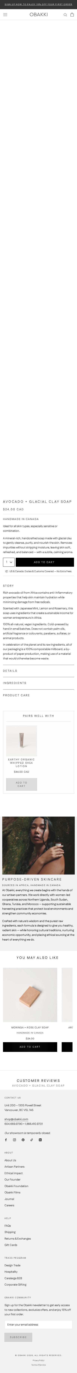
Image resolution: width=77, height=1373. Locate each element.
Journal (9, 1199)
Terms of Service (38, 1365)
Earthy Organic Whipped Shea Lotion (21, 763)
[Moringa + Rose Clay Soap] (30, 995)
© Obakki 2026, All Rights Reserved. (38, 1355)
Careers (9, 1205)
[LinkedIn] (40, 1140)
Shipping (10, 1232)
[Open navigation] (5, 14)
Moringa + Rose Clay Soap (30, 1027)
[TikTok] (31, 1140)
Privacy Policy (38, 1360)
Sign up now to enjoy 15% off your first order (39, 4)
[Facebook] (5, 1140)
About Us (10, 1160)
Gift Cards (10, 1245)
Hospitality (11, 1272)
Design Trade (12, 1265)
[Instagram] (14, 1140)
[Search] (65, 14)
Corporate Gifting (15, 1285)
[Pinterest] (23, 1140)
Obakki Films (12, 1193)
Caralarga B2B (13, 1278)
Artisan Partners (14, 1167)
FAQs (7, 1226)
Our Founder (12, 1180)
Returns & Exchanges (17, 1239)
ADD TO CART (21, 784)
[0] (72, 14)
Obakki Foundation (16, 1186)
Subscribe (18, 1337)
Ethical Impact (13, 1173)
